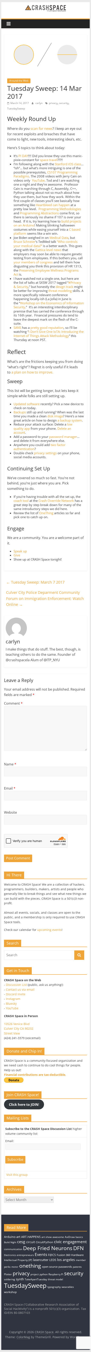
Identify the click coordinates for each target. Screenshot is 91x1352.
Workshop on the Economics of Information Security (49, 305)
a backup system (70, 420)
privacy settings (45, 453)
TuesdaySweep (16, 108)
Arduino (9, 1237)
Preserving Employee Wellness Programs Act (46, 272)
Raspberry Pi (55, 1274)
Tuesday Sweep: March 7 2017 (35, 582)
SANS (17, 327)
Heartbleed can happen (53, 205)
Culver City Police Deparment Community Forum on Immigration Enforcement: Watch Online (45, 598)
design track (64, 287)
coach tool (21, 500)
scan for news (41, 128)
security (63, 103)
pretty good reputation (46, 327)
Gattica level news (48, 250)
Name (10, 764)
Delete (62, 428)
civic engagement (70, 1241)
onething (30, 1265)
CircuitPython (44, 1242)
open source (50, 1267)
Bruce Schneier (24, 241)
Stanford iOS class (68, 164)
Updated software (27, 404)
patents (77, 1267)
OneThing (46, 513)
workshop (10, 1292)
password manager (63, 437)
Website (10, 812)
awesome (58, 1237)
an (69, 428)
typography (54, 1287)
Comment (13, 703)
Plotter (8, 1274)
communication (13, 1249)
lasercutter (40, 1260)
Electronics (10, 1255)
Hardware (77, 1255)
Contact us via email (20, 990)
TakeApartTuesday (36, 1279)
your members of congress (34, 262)
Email (9, 788)
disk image (55, 416)
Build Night (10, 1242)
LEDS (52, 1260)
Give (17, 555)
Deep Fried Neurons (47, 1248)
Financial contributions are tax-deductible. (35, 1075)
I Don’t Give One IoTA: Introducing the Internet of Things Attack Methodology (49, 333)
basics (79, 1237)
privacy (53, 103)
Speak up (20, 551)
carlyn (39, 103)
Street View (12, 1033)
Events (41, 1254)
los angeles (66, 1259)
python (44, 1274)
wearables (68, 1287)
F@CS (52, 1255)
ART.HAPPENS (31, 1237)
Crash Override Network (56, 500)
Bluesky (11, 1004)
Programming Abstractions (39, 213)
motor (14, 1266)
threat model (55, 1279)
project (34, 1274)
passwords (65, 1267)
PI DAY (23, 156)
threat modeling (60, 291)
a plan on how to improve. (32, 372)
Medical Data (59, 238)
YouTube (38, 180)
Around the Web (18, 80)
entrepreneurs (25, 1255)
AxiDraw (70, 1237)
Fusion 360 (63, 1255)
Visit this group (17, 1175)
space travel (48, 160)
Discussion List (16, 985)
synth (20, 1279)
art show (46, 1237)
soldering (9, 1279)
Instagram (13, 999)
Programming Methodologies (60, 209)
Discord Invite (15, 994)
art (18, 1237)
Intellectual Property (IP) (18, 1260)
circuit (30, 1242)
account (19, 432)
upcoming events (49, 930)
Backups (20, 412)
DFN (78, 1248)
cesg (21, 1241)
